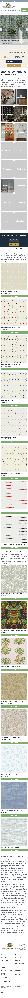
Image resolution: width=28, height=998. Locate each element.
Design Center (5, 960)
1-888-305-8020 (7, 1)
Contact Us (18, 1)
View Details (14, 296)
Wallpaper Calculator (4, 974)
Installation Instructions (4, 978)
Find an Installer (5, 981)
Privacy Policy (19, 975)
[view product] (14, 276)
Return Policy (18, 960)
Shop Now (14, 244)
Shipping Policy (19, 957)
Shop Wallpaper (14, 65)
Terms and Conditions (18, 971)
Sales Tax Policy (19, 963)
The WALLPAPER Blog (6, 970)
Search (24, 10)
